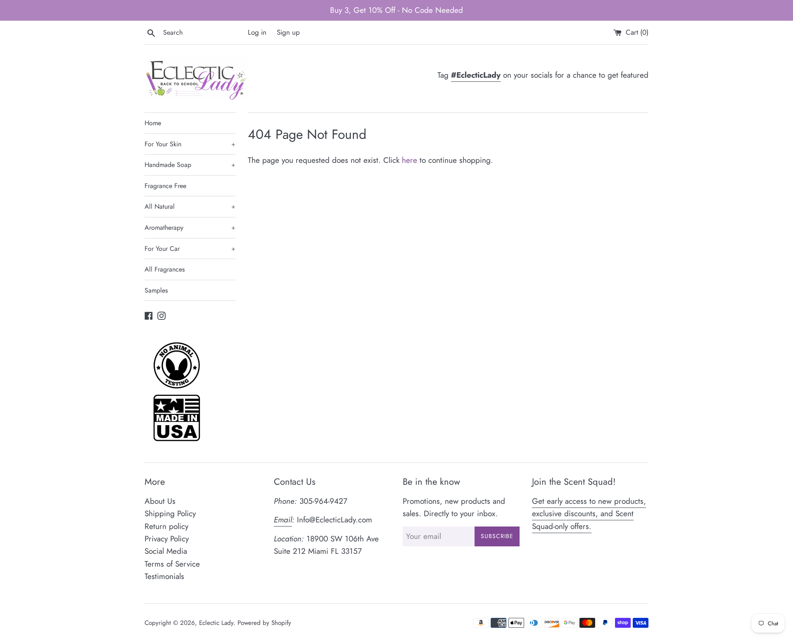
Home (153, 123)
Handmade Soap (190, 164)
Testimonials (164, 576)
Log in (257, 32)
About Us (160, 501)
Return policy (166, 526)
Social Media (166, 551)
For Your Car (190, 248)
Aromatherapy (190, 227)
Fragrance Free (165, 186)
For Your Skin (190, 144)
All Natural (190, 206)
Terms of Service (172, 564)
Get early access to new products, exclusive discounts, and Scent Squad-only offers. (589, 514)
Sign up (288, 32)
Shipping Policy (170, 513)
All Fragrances (165, 269)
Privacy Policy (167, 538)
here (409, 160)
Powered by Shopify (264, 622)
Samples (156, 290)
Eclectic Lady (216, 622)
